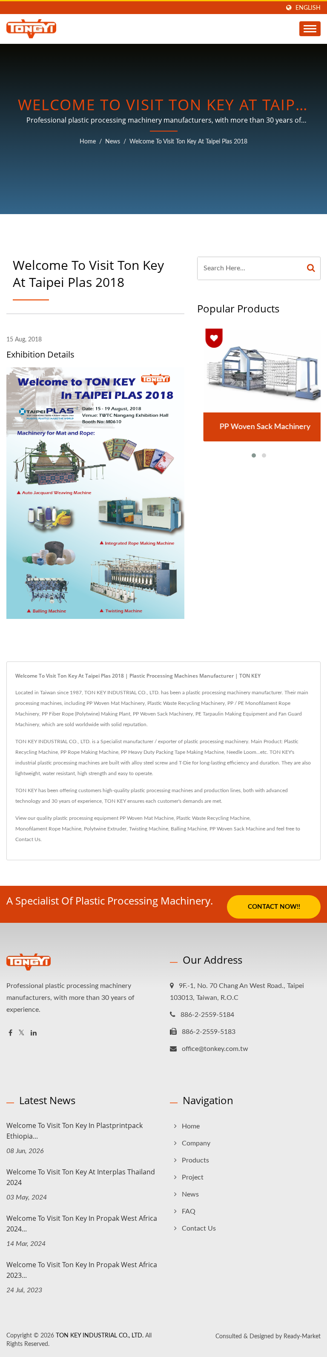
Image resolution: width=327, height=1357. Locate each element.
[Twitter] (21, 1033)
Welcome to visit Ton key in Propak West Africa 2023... (81, 1270)
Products (195, 1160)
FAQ (188, 1211)
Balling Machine (189, 828)
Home (88, 142)
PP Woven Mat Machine (147, 818)
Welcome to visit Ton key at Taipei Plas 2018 (188, 142)
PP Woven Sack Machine (237, 828)
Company (196, 1143)
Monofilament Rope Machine (48, 828)
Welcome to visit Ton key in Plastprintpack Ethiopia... (74, 1131)
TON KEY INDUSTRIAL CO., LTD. (99, 1336)
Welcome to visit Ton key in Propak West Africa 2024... (81, 1224)
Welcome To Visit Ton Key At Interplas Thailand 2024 (80, 1177)
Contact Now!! (274, 907)
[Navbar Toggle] (310, 28)
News (112, 142)
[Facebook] (10, 1033)
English (308, 8)
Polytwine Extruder (105, 828)
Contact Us (27, 839)
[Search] (311, 268)
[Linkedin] (34, 1033)
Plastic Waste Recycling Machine (213, 818)
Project (193, 1177)
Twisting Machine (148, 828)
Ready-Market (302, 1337)
